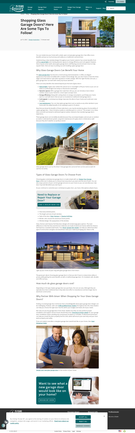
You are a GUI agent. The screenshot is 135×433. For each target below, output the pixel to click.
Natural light (43, 87)
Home (22, 14)
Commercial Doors (58, 8)
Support (98, 8)
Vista (51, 216)
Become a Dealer (114, 416)
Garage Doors (30, 8)
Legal (73, 431)
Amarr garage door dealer (71, 228)
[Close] (104, 416)
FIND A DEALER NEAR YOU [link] (49, 205)
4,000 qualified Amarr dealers (67, 306)
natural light (45, 62)
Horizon (56, 216)
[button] (105, 1)
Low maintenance (44, 103)
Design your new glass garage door (47, 370)
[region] (57, 421)
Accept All (83, 417)
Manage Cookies (83, 426)
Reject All (83, 421)
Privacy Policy (66, 431)
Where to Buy (89, 8)
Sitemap (78, 431)
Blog (104, 8)
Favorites (111, 1)
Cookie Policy (58, 431)
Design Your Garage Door (74, 8)
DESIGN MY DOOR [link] (47, 400)
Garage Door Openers (42, 8)
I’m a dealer (120, 1)
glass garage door (44, 75)
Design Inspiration (34, 40)
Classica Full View (66, 216)
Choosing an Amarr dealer (80, 312)
